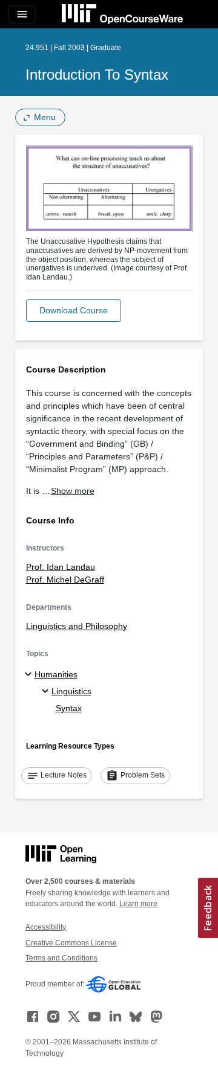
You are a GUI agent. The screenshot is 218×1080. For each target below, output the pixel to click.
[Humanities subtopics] (30, 675)
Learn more (138, 903)
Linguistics (71, 691)
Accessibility (45, 927)
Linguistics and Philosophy (76, 626)
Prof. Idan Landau (60, 567)
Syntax (69, 708)
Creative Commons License (71, 943)
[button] (73, 310)
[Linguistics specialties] (47, 692)
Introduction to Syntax (96, 74)
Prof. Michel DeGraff (65, 579)
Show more (72, 491)
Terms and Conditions (61, 958)
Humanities (56, 674)
